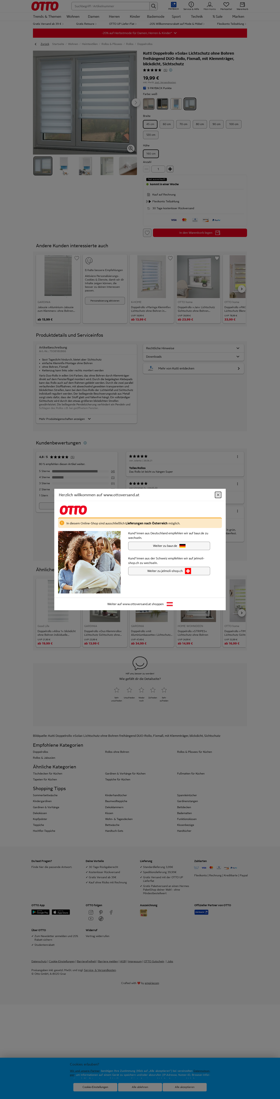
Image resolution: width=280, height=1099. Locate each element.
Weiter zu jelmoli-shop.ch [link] (165, 571)
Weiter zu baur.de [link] (165, 545)
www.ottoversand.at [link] (136, 604)
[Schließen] (218, 495)
